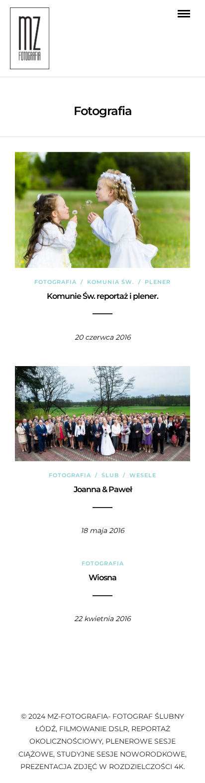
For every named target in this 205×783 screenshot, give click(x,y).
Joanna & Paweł (103, 489)
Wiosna (102, 577)
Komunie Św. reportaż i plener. (102, 296)
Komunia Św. (110, 281)
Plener (158, 281)
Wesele (142, 475)
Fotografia (55, 281)
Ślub (110, 475)
